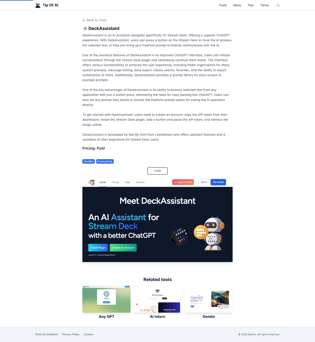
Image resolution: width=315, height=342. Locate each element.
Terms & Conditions (46, 334)
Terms (264, 5)
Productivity (105, 161)
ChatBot (88, 161)
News (237, 5)
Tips (251, 5)
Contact (88, 334)
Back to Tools (96, 20)
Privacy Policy (70, 334)
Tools (223, 5)
